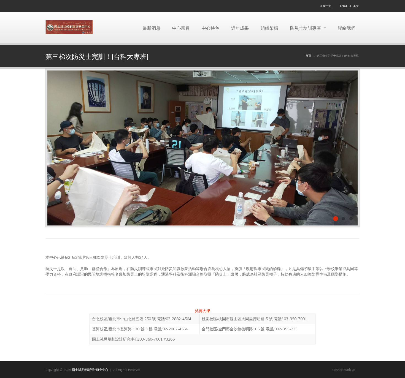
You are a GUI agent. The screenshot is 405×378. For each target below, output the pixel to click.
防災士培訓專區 (306, 28)
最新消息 (151, 28)
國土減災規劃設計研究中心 (90, 370)
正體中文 (325, 6)
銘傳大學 (202, 310)
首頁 (308, 56)
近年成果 (240, 28)
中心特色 (210, 28)
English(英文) (350, 6)
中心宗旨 (181, 28)
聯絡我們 (346, 28)
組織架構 (269, 28)
